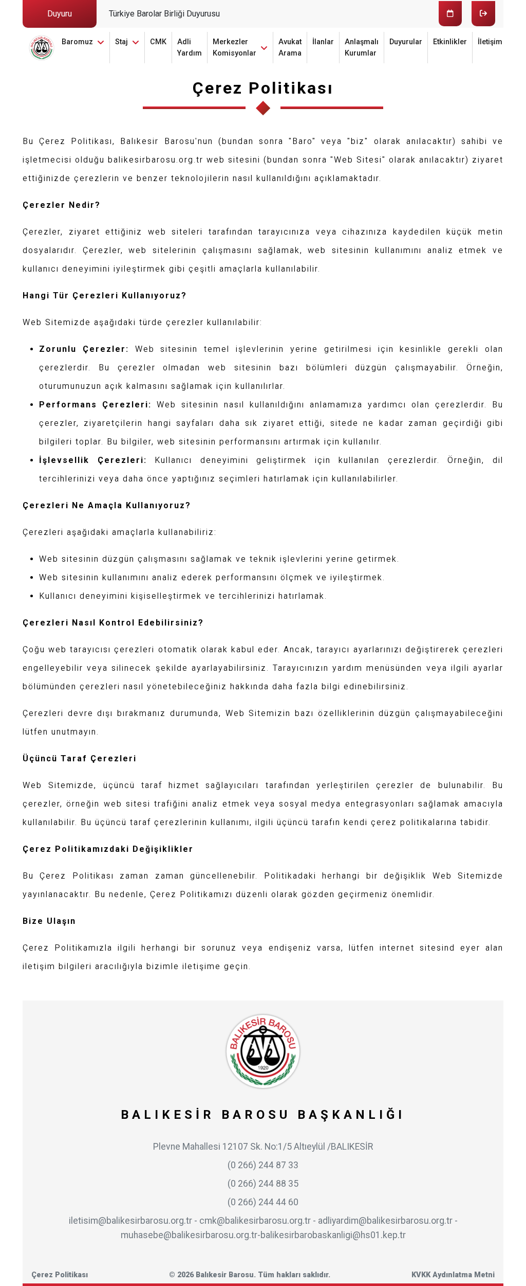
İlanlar (323, 42)
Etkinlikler (450, 42)
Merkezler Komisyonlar (234, 48)
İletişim (490, 42)
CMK (158, 42)
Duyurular (405, 42)
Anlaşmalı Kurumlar (362, 48)
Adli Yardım (189, 48)
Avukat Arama (290, 48)
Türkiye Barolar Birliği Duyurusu (164, 14)
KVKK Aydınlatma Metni (453, 1275)
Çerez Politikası (59, 1275)
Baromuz (77, 42)
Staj (121, 42)
